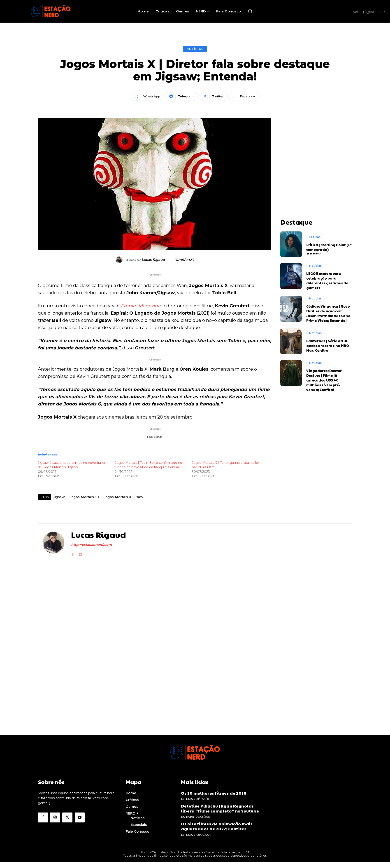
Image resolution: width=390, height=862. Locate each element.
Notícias (195, 49)
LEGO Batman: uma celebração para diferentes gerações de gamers (327, 280)
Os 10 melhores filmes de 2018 (214, 793)
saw (139, 497)
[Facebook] (72, 553)
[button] (250, 11)
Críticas (314, 237)
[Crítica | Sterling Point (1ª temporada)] (291, 244)
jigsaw (59, 497)
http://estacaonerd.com (91, 544)
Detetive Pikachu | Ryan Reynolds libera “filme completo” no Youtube (220, 808)
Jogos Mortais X (117, 497)
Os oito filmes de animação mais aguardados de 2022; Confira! (217, 826)
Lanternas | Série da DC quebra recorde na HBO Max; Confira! (327, 345)
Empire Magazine (140, 306)
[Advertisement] (316, 146)
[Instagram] (80, 553)
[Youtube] (80, 817)
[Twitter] (67, 817)
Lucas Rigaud (153, 260)
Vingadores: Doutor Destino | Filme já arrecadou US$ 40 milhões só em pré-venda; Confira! (324, 380)
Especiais (188, 799)
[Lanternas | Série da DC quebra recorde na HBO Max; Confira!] (291, 341)
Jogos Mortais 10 (84, 497)
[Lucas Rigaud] (120, 260)
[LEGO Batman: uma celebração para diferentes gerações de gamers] (291, 276)
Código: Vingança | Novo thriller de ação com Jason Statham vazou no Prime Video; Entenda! (328, 313)
